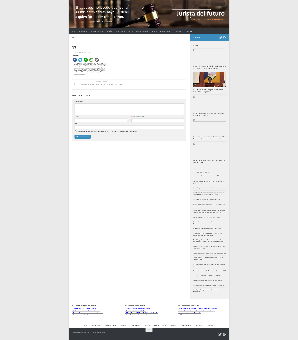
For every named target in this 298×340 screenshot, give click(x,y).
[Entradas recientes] (201, 176)
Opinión (109, 31)
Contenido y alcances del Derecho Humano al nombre (208, 188)
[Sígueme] (220, 37)
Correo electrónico (137, 116)
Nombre (77, 116)
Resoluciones (83, 31)
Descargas (177, 31)
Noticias (130, 31)
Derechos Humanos (97, 31)
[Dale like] (224, 37)
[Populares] (218, 176)
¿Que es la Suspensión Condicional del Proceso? (207, 275)
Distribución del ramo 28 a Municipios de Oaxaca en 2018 (209, 271)
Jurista (77, 52)
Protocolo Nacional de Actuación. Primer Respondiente (208, 285)
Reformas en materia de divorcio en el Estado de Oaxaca (209, 253)
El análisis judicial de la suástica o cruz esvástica (207, 228)
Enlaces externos (165, 31)
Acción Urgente (120, 31)
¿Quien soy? (189, 31)
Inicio (73, 31)
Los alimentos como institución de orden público (206, 217)
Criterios (154, 31)
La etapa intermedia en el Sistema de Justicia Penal (207, 280)
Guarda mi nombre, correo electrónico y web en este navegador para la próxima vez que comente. (107, 131)
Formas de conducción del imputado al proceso (206, 199)
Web (75, 123)
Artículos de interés (142, 31)
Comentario (78, 101)
